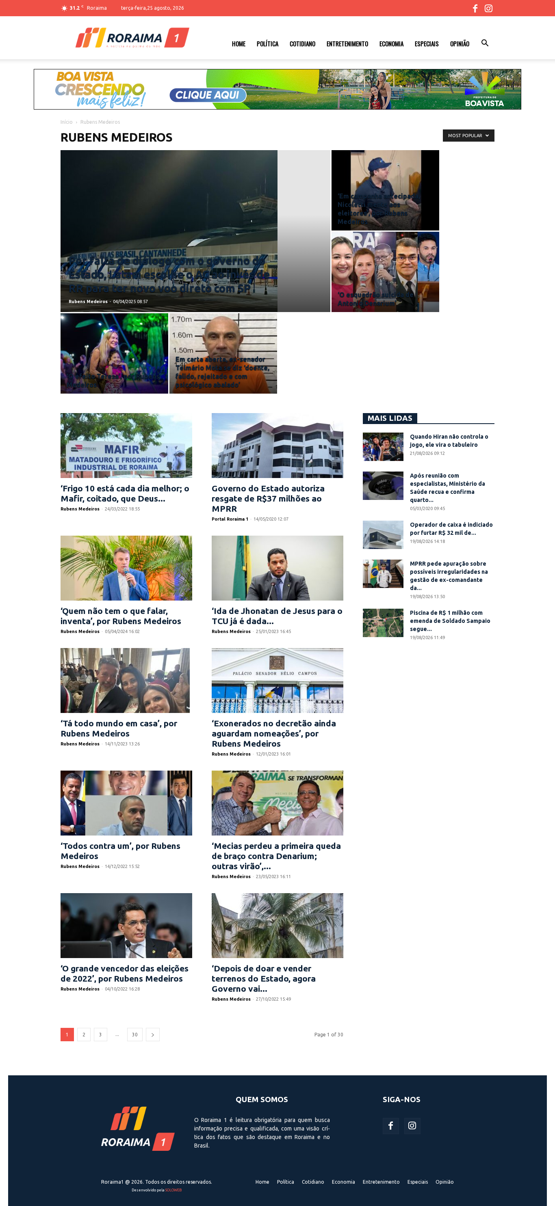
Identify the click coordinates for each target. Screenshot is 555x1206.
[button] (484, 44)
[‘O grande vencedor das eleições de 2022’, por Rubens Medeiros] (126, 925)
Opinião (459, 43)
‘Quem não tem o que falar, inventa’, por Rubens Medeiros (121, 616)
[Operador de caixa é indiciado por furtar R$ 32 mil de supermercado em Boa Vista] (383, 535)
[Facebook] (475, 8)
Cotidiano (302, 43)
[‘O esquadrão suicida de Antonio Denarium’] (385, 272)
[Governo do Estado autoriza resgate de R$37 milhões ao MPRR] (277, 445)
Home (238, 43)
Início (67, 122)
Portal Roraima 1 (230, 519)
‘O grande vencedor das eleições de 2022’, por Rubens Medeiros (125, 973)
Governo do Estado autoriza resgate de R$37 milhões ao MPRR (268, 498)
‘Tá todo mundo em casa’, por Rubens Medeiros (119, 728)
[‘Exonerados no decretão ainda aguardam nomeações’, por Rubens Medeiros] (277, 680)
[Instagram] (488, 8)
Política (267, 43)
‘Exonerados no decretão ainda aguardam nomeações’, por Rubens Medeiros (274, 733)
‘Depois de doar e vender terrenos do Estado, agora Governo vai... (264, 978)
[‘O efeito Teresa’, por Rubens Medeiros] (114, 353)
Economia (391, 43)
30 (135, 1034)
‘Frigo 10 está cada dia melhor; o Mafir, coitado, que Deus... (125, 493)
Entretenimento (347, 43)
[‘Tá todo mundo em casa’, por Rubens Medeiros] (126, 680)
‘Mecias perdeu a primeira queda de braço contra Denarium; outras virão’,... (276, 856)
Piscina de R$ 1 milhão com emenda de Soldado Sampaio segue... (450, 620)
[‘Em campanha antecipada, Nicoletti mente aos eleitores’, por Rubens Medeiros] (385, 190)
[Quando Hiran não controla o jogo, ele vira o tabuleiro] (383, 447)
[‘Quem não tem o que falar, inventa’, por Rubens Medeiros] (126, 568)
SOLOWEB (173, 1190)
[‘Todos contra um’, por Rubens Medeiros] (126, 803)
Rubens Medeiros (88, 301)
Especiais (427, 43)
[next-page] (153, 1034)
